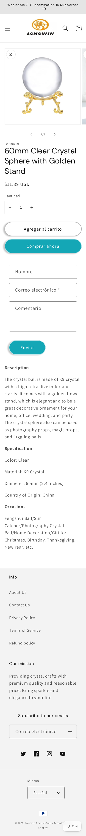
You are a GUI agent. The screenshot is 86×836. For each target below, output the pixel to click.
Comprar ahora (43, 246)
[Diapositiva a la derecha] (55, 134)
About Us (18, 592)
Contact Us (19, 604)
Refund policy (22, 643)
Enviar (27, 347)
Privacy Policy (22, 617)
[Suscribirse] (70, 732)
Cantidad (12, 195)
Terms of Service (25, 630)
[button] (7, 28)
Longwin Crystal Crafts (39, 823)
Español (40, 792)
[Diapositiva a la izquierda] (31, 134)
